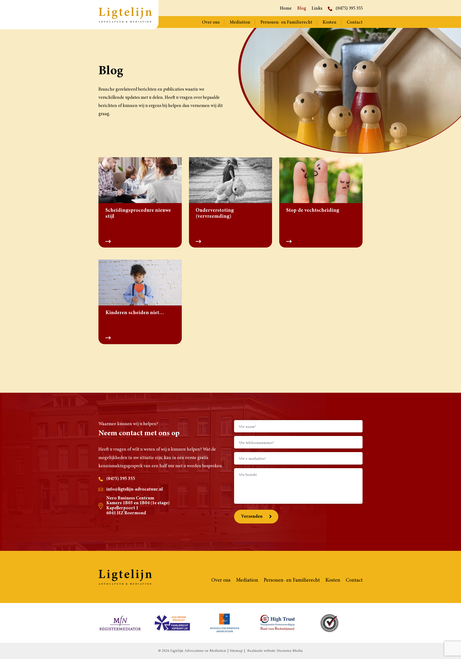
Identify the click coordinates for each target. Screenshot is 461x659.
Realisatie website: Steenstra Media (275, 651)
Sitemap (236, 651)
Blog (301, 8)
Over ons (210, 22)
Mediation (240, 22)
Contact (355, 22)
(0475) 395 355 (349, 8)
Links (317, 8)
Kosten (329, 22)
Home (286, 8)
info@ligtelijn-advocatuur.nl (134, 489)
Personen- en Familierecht (286, 22)
